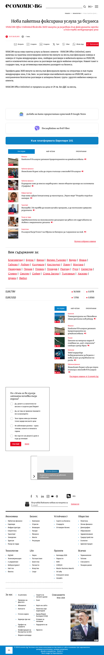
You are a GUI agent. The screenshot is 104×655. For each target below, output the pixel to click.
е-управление (13, 562)
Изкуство (35, 568)
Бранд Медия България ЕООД (42, 615)
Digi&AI (10, 555)
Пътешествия (37, 559)
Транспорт (11, 534)
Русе (75, 269)
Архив (27, 444)
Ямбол (23, 278)
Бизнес (34, 516)
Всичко (82, 550)
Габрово (13, 264)
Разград (65, 269)
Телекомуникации (14, 559)
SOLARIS (59, 578)
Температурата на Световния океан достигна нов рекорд (82, 317)
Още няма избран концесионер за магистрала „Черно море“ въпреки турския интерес (56, 196)
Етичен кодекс (23, 614)
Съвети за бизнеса (63, 521)
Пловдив (52, 269)
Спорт (34, 572)
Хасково (82, 273)
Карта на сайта (41, 605)
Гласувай (15, 444)
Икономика (12, 516)
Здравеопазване (87, 534)
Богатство (35, 562)
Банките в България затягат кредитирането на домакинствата (52, 159)
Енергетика (12, 531)
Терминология (86, 555)
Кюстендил (53, 264)
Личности (35, 565)
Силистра (86, 269)
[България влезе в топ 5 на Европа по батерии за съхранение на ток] (13, 233)
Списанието (85, 562)
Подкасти (59, 559)
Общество (83, 516)
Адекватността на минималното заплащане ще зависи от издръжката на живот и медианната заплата (56, 221)
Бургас (30, 260)
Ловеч (66, 264)
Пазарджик (14, 269)
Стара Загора (51, 273)
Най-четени (50, 151)
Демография (85, 527)
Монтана (78, 264)
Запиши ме (75, 504)
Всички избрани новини (85, 241)
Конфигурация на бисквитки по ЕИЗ (25, 631)
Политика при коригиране (41, 610)
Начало (67, 13)
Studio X (60, 651)
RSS (74, 496)
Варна (40, 260)
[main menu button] (96, 6)
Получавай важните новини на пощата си (49, 503)
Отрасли (35, 524)
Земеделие (12, 537)
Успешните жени (62, 575)
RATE (58, 562)
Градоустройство (87, 537)
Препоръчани (81, 151)
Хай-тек (11, 568)
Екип (38, 600)
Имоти (34, 537)
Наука (34, 555)
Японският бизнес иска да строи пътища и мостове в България (51, 171)
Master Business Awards (65, 568)
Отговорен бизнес (63, 527)
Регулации (36, 541)
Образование (86, 531)
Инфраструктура (14, 527)
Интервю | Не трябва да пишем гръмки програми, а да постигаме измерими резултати (56, 209)
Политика (84, 521)
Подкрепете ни (41, 625)
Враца (82, 260)
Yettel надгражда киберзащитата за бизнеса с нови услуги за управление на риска (81, 356)
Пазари (35, 531)
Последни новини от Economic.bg (84, 376)
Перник (28, 269)
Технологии (77, 13)
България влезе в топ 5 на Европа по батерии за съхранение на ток (52, 232)
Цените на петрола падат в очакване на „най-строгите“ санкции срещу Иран (81, 343)
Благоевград (15, 260)
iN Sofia (59, 572)
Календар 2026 (61, 555)
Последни (21, 151)
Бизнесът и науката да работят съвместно (53, 476)
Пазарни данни (86, 565)
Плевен (39, 269)
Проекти (58, 550)
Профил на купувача (22, 626)
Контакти (21, 609)
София (36, 273)
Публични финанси (52, 471)
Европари (11, 524)
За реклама (22, 595)
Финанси (35, 534)
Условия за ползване (40, 620)
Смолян (24, 273)
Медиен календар (24, 635)
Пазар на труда (13, 544)
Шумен (12, 278)
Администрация (86, 544)
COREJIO (59, 565)
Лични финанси (86, 524)
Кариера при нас (24, 619)
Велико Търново (56, 260)
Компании (36, 521)
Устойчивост (61, 516)
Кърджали (38, 264)
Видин (72, 260)
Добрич (25, 264)
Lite (32, 550)
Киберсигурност (14, 565)
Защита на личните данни (41, 596)
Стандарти (60, 524)
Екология (84, 541)
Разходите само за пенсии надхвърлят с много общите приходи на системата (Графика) (57, 184)
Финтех (10, 572)
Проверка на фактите (22, 601)
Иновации (36, 527)
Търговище (68, 273)
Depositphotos (58, 653)
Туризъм (11, 541)
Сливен (12, 273)
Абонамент (22, 605)
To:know (83, 559)
